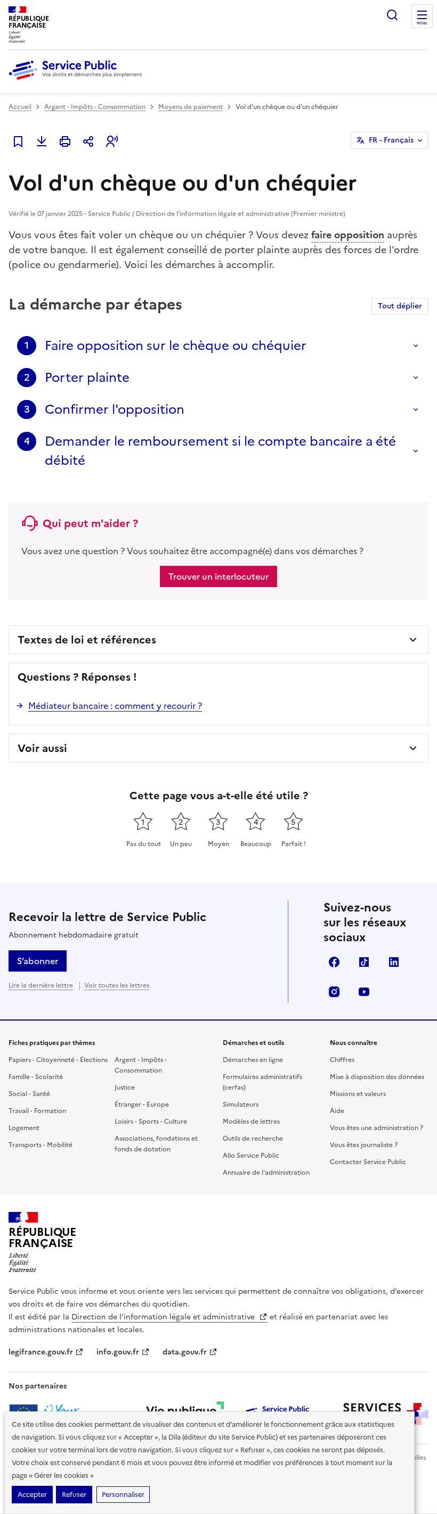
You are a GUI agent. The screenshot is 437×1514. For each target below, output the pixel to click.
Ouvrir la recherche (392, 15)
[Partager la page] (88, 141)
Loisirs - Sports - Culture (151, 1121)
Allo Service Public (251, 1155)
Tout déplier (400, 306)
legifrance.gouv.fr (41, 1352)
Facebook (334, 962)
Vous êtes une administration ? (376, 1128)
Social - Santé (29, 1094)
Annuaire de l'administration (266, 1172)
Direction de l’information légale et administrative (164, 1317)
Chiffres (342, 1060)
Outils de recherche (253, 1138)
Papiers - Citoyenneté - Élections (58, 1060)
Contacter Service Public (368, 1162)
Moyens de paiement (190, 107)
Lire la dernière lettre (41, 985)
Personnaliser (123, 1495)
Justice (125, 1087)
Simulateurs (240, 1104)
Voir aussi (42, 748)
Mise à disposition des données (377, 1077)
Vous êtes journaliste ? (364, 1145)
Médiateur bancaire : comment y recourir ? (115, 705)
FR (391, 140)
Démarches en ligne (253, 1060)
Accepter (32, 1495)
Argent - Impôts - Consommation (94, 107)
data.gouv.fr (185, 1352)
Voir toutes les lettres (116, 985)
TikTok (364, 962)
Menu (422, 23)
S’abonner (37, 961)
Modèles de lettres (251, 1121)
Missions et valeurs (358, 1094)
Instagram (334, 991)
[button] (112, 141)
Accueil (20, 107)
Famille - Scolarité (36, 1077)
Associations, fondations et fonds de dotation (156, 1144)
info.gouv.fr (117, 1352)
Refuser (74, 1495)
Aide (337, 1111)
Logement (24, 1128)
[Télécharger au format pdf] (41, 141)
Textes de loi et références (87, 640)
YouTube (364, 991)
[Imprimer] (65, 141)
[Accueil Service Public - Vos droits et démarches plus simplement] (78, 80)
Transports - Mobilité (40, 1145)
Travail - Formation (37, 1111)
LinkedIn (393, 962)
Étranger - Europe (142, 1104)
